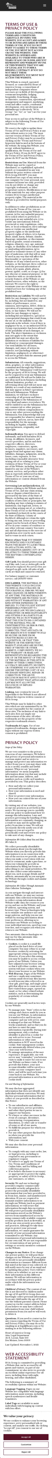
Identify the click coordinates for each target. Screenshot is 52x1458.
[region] (26, 1435)
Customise (26, 1444)
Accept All (26, 1437)
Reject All (26, 1452)
